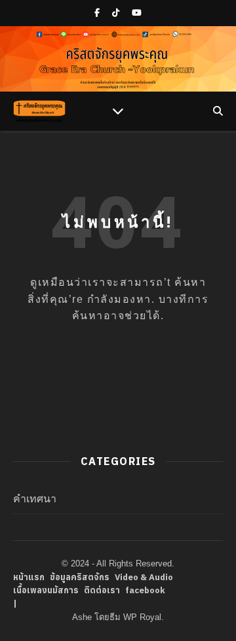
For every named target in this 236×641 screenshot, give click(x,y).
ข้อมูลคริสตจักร (79, 577)
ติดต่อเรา (102, 590)
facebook (145, 590)
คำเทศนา (34, 498)
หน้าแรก (29, 577)
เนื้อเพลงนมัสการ (46, 590)
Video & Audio (144, 577)
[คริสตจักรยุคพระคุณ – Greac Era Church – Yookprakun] (39, 111)
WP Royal (142, 617)
